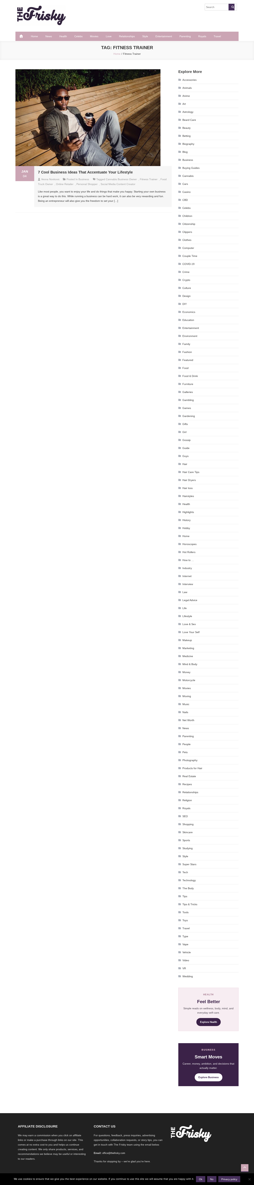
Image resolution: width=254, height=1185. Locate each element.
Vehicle (186, 952)
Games (186, 408)
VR (184, 968)
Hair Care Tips (190, 472)
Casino (186, 191)
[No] (249, 1179)
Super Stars (189, 864)
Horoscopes (189, 544)
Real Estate (189, 776)
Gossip (186, 440)
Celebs (78, 36)
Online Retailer (64, 184)
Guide (185, 448)
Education (188, 319)
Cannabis (188, 175)
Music (185, 704)
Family (186, 344)
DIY (184, 303)
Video (185, 960)
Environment (189, 336)
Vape (185, 944)
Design (186, 295)
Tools (185, 912)
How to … (188, 560)
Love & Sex (189, 624)
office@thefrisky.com (113, 1153)
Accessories (189, 79)
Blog (185, 151)
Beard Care (189, 119)
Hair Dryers (189, 480)
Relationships (127, 36)
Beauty (186, 127)
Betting (186, 135)
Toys (185, 920)
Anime (186, 95)
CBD (185, 199)
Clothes (186, 239)
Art (184, 103)
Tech (185, 872)
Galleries (187, 392)
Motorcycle (188, 680)
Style (145, 36)
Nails (185, 712)
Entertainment (163, 36)
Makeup (187, 640)
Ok (200, 1179)
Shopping (188, 824)
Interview (187, 584)
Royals (202, 36)
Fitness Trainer (148, 179)
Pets (185, 752)
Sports (186, 840)
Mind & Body (189, 664)
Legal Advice (189, 600)
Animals (187, 87)
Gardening (188, 416)
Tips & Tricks (189, 904)
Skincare (187, 832)
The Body (188, 888)
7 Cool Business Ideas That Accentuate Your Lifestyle (85, 172)
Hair (184, 464)
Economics (188, 311)
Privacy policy (229, 1179)
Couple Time (189, 255)
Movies (94, 36)
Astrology (187, 111)
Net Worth (188, 720)
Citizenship (188, 223)
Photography (189, 760)
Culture (186, 287)
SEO (185, 816)
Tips (184, 896)
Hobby (186, 528)
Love (109, 36)
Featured (187, 360)
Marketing (188, 648)
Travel (217, 36)
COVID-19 (188, 263)
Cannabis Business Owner (121, 179)
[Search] (231, 7)
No (211, 1179)
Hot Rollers (188, 552)
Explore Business (208, 1077)
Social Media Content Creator (118, 184)
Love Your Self (191, 632)
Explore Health (208, 1022)
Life (184, 608)
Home (34, 36)
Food (185, 368)
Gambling (188, 400)
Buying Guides (191, 167)
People (186, 744)
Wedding (187, 976)
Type (185, 936)
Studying (187, 848)
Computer (188, 247)
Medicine (187, 656)
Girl (184, 432)
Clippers (187, 231)
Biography (188, 143)
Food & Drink (190, 376)
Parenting (185, 36)
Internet (187, 576)
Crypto (186, 279)
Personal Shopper (87, 184)
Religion (187, 800)
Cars (185, 183)
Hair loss (187, 488)
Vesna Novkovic (50, 179)
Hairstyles (188, 496)
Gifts (185, 424)
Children (187, 215)
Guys (185, 456)
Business (83, 179)
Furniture (187, 384)
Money (186, 672)
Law (184, 592)
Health (63, 36)
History (186, 520)
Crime (185, 271)
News (48, 36)
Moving (186, 696)
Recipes (187, 784)
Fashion (187, 352)
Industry (187, 568)
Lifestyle (187, 616)
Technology (189, 880)
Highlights (188, 512)
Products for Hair (192, 768)
